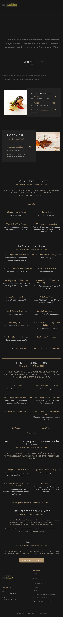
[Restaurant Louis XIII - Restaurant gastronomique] (11, 4)
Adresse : (35, 591)
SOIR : (3, 597)
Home (27, 64)
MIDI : (3, 592)
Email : (35, 601)
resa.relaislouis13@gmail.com (45, 601)
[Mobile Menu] (3, 5)
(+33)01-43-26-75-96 (41, 597)
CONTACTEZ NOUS (37, 553)
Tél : (34, 597)
